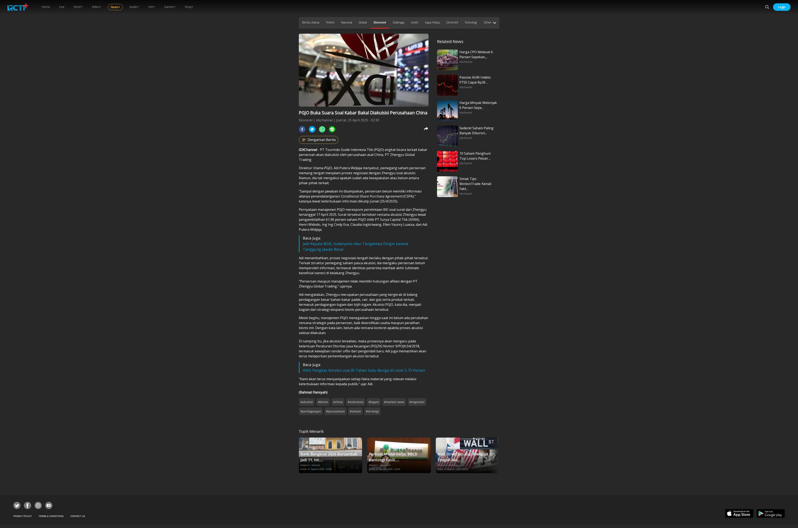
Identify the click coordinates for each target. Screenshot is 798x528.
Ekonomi (380, 22)
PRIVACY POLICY (22, 516)
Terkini (330, 22)
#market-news (394, 402)
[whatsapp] (322, 129)
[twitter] (312, 129)
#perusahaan (335, 411)
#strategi (372, 411)
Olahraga (398, 22)
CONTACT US (77, 516)
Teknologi (471, 22)
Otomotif (452, 22)
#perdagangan (310, 411)
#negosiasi (417, 402)
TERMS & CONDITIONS (51, 516)
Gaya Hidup (432, 22)
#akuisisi (306, 402)
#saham (355, 411)
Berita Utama (310, 22)
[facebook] (302, 129)
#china (338, 402)
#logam (373, 402)
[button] (494, 455)
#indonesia (355, 402)
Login (782, 7)
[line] (332, 129)
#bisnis (323, 402)
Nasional (346, 22)
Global (363, 22)
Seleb (414, 22)
